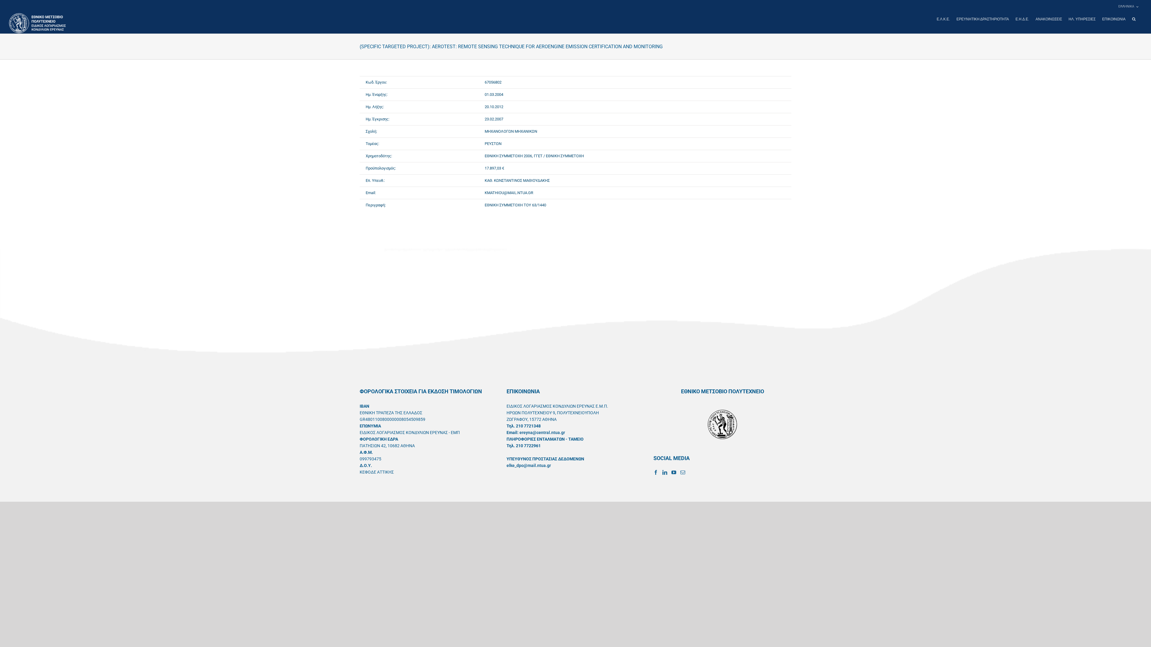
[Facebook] (655, 472)
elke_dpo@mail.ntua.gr (529, 465)
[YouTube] (673, 472)
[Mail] (682, 472)
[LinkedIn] (664, 472)
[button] (1133, 19)
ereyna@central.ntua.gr (542, 432)
